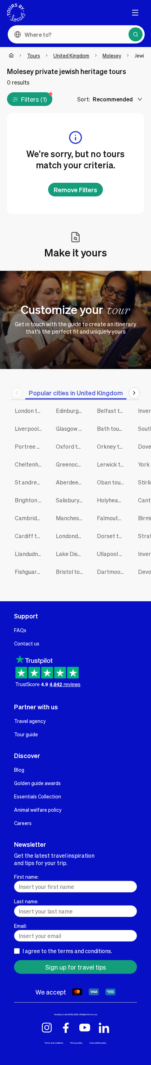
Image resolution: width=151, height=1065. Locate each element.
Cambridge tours (30, 518)
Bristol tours (71, 571)
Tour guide (26, 734)
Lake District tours (71, 553)
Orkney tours (112, 446)
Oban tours (111, 482)
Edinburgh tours (71, 410)
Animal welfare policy (37, 809)
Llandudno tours (30, 553)
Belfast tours (112, 410)
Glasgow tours (71, 428)
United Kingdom (71, 55)
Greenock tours (71, 464)
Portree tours (30, 446)
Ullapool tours (112, 553)
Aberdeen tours (71, 482)
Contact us (26, 643)
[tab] (75, 393)
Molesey (112, 55)
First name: (26, 876)
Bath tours (110, 428)
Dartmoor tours (112, 571)
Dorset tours (112, 536)
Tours (33, 55)
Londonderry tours (71, 536)
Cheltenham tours (30, 464)
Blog (19, 769)
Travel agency (30, 721)
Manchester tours (71, 518)
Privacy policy (76, 1042)
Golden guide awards (37, 783)
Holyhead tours (112, 500)
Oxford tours (71, 446)
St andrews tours (30, 482)
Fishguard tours (30, 571)
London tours (30, 410)
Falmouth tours (112, 518)
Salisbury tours (71, 500)
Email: (20, 926)
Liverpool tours (30, 428)
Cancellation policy (98, 1042)
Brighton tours (30, 500)
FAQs (20, 630)
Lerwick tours (112, 464)
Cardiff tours (30, 536)
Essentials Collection (37, 796)
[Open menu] (135, 12)
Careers (23, 823)
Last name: (26, 901)
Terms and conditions (54, 1042)
